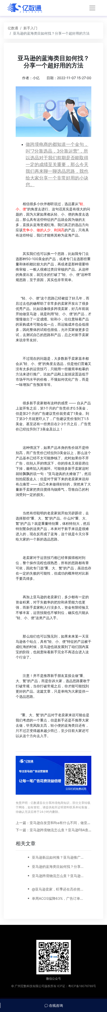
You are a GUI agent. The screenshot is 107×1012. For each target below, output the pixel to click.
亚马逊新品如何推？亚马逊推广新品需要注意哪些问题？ (58, 857)
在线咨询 (55, 1005)
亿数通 (13, 28)
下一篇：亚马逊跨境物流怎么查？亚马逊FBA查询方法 (57, 830)
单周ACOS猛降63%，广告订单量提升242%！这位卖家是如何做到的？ (58, 898)
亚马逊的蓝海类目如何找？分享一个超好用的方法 (58, 866)
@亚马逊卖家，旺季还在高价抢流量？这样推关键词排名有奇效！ (58, 889)
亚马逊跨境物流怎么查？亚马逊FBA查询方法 (58, 876)
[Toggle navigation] (92, 8)
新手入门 (30, 28)
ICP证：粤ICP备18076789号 (76, 986)
